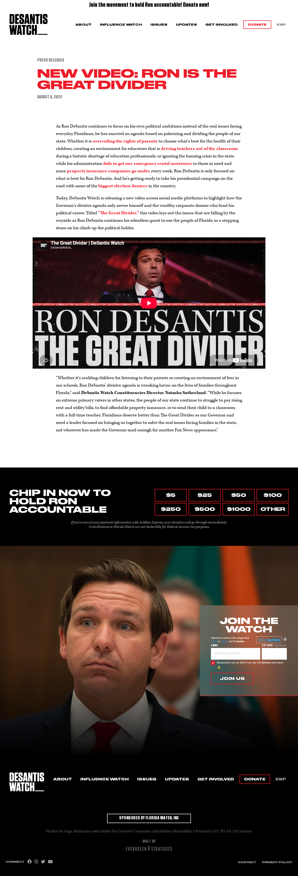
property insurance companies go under (108, 171)
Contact (247, 862)
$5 (171, 495)
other (273, 509)
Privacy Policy (277, 862)
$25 (204, 495)
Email (214, 645)
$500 (205, 509)
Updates (186, 24)
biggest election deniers (122, 186)
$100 (273, 495)
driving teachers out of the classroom (199, 149)
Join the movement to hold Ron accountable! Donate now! (149, 5)
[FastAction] (269, 639)
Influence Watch (121, 24)
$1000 (239, 509)
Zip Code (274, 645)
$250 (171, 509)
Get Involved (221, 24)
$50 (238, 495)
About (83, 24)
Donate (257, 24)
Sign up (225, 641)
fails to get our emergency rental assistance (147, 163)
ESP (281, 24)
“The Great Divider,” (118, 213)
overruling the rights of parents (125, 141)
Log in (214, 641)
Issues (158, 24)
